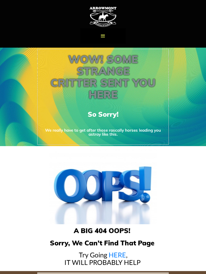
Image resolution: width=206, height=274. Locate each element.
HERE (117, 255)
